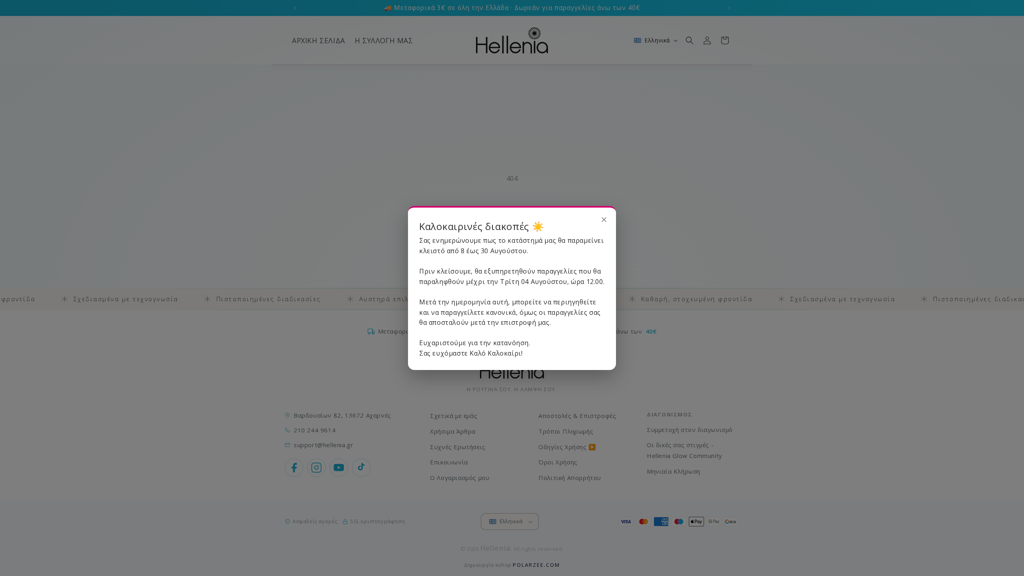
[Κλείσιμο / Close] (604, 219)
